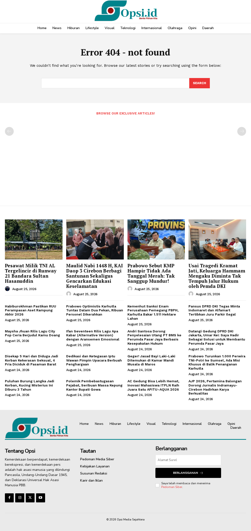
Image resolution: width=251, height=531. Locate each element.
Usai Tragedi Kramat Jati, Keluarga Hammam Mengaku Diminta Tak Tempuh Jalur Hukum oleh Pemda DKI (216, 275)
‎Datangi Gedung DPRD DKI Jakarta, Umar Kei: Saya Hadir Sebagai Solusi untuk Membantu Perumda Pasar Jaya (216, 337)
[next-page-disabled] (241, 131)
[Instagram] (19, 497)
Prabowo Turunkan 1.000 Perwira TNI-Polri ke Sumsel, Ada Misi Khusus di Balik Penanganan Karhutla (216, 362)
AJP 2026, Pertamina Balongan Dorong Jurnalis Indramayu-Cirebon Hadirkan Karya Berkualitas (215, 387)
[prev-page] (9, 131)
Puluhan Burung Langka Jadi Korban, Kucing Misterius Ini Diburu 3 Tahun (29, 385)
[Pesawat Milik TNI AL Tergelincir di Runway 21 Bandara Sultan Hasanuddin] (34, 239)
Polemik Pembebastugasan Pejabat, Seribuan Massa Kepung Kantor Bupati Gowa (94, 385)
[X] (30, 497)
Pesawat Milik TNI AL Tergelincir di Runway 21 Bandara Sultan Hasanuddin (30, 273)
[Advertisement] (125, 158)
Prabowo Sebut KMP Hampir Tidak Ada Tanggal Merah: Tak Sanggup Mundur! (151, 273)
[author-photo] (8, 289)
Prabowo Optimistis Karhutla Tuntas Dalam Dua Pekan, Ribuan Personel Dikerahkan (94, 310)
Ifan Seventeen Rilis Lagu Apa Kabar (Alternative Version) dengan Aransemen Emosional (92, 335)
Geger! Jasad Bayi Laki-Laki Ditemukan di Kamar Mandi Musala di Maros (151, 360)
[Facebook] (9, 497)
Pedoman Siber (171, 487)
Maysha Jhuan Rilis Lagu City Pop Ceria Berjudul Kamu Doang (32, 333)
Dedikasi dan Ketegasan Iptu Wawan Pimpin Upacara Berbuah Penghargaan (94, 360)
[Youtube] (40, 497)
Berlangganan (185, 473)
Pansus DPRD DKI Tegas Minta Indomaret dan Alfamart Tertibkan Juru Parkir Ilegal (214, 310)
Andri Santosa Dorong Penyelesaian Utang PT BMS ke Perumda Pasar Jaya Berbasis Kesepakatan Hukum (154, 337)
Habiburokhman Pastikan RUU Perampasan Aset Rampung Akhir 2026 (30, 310)
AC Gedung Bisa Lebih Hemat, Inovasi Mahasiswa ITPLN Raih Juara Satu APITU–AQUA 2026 (153, 385)
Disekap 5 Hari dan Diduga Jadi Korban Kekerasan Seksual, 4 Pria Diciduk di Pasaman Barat (31, 360)
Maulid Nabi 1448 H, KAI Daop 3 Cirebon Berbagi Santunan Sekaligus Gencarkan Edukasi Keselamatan (94, 275)
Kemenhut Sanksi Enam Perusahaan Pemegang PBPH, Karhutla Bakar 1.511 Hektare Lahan (152, 312)
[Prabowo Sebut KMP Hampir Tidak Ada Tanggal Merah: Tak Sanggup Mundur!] (156, 239)
